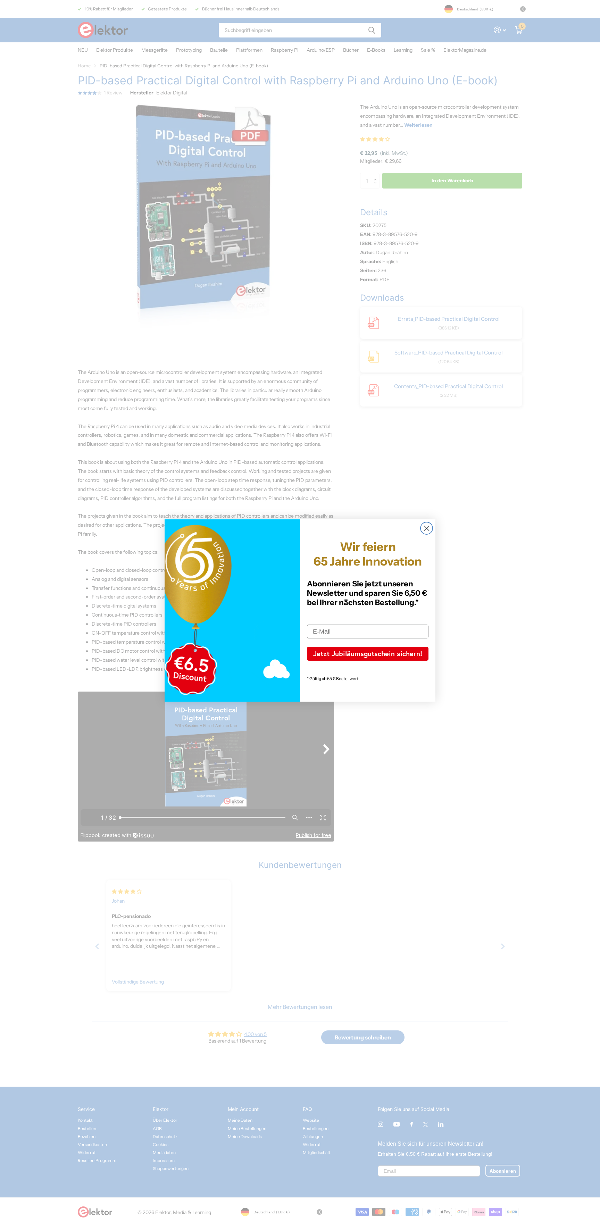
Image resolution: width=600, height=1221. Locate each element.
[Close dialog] (426, 528)
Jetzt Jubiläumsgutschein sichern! (367, 653)
